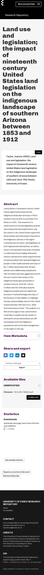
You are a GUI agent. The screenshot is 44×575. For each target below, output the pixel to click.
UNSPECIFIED (12, 385)
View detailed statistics (14, 460)
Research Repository (16, 15)
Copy (38, 151)
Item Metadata (15, 336)
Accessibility (8, 510)
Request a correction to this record (16, 472)
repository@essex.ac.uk (12, 528)
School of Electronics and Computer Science (20, 541)
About (5, 508)
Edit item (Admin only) (11, 476)
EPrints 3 (15, 539)
